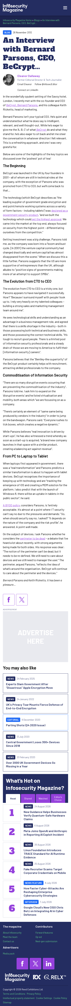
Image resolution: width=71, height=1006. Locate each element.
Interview (31, 902)
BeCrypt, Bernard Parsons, (22, 105)
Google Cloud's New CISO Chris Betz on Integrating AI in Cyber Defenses (43, 911)
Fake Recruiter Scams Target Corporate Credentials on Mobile (45, 870)
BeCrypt (41, 129)
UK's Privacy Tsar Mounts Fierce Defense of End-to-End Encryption (34, 706)
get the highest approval (46, 219)
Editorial (13, 719)
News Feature (33, 882)
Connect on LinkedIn (27, 90)
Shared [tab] (28, 798)
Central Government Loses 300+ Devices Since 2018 (33, 743)
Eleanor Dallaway (28, 76)
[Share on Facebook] (9, 599)
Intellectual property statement (19, 998)
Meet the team (10, 937)
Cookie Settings (44, 998)
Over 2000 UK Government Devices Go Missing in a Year (30, 764)
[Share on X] (22, 599)
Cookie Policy (60, 998)
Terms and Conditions (14, 993)
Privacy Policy (34, 993)
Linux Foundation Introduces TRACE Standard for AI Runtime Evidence (44, 853)
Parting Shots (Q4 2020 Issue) (25, 725)
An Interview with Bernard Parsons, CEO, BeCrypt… (31, 22)
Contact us (8, 941)
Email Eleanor (24, 84)
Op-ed (39, 937)
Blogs (37, 20)
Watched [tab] (43, 798)
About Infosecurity (12, 932)
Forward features (44, 932)
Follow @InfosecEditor (46, 84)
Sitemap (7, 1002)
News (10, 678)
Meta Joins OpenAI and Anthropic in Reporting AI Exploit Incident (45, 832)
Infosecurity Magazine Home (17, 20)
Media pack (8, 953)
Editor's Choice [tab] (58, 798)
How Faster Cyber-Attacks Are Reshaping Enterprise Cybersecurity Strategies (44, 891)
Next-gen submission (46, 941)
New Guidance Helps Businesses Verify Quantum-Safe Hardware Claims (45, 815)
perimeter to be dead (32, 538)
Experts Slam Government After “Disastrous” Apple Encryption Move (29, 685)
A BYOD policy (11, 505)
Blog (7, 32)
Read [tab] (13, 798)
